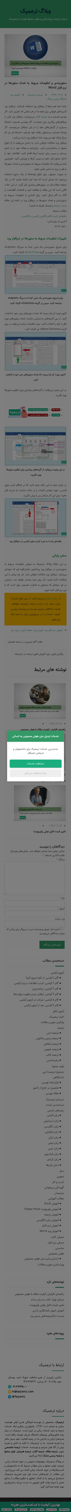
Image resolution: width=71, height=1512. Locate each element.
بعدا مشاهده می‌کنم (36, 773)
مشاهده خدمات (35, 763)
